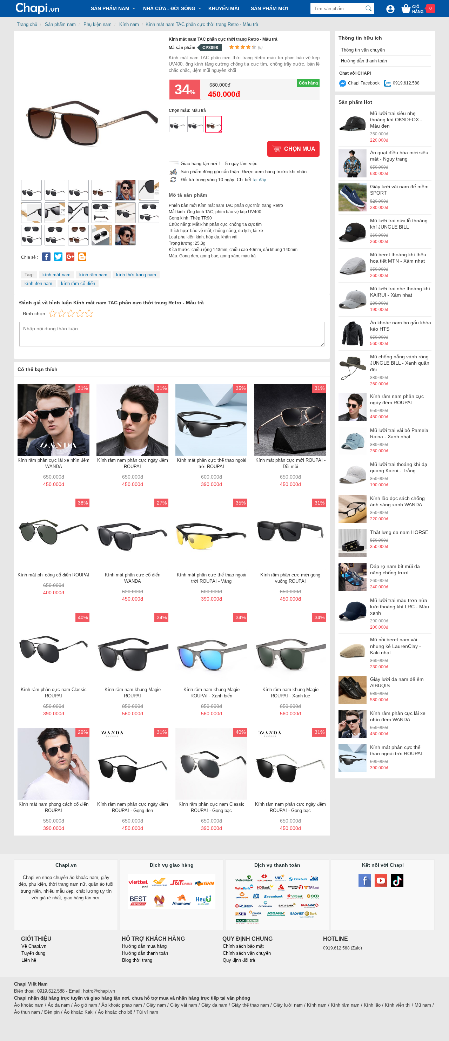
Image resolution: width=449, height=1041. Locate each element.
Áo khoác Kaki (79, 1012)
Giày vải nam (183, 1005)
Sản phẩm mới (269, 8)
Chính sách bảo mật (243, 946)
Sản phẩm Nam (110, 8)
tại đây (259, 179)
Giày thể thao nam (250, 1005)
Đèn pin (52, 1012)
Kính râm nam (345, 1005)
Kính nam (129, 24)
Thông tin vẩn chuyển (363, 50)
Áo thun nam (27, 1012)
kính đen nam (38, 283)
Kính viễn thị (397, 1005)
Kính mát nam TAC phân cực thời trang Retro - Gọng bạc (177, 124)
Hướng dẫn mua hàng (144, 946)
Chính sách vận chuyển (247, 953)
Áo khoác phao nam (121, 1005)
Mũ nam (423, 1005)
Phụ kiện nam (97, 24)
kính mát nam (56, 274)
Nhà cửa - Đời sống (169, 8)
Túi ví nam (147, 1012)
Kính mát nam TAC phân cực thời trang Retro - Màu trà (202, 24)
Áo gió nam (85, 1005)
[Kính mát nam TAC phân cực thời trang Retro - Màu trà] (91, 105)
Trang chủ (27, 24)
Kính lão (372, 1005)
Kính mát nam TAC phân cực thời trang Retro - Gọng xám (195, 124)
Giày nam (156, 1005)
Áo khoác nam (28, 1005)
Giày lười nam (288, 1005)
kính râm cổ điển (78, 283)
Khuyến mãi (223, 8)
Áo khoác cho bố (115, 1012)
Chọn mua (299, 149)
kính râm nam (93, 274)
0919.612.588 (406, 83)
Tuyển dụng (33, 953)
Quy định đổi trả (239, 960)
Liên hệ (28, 960)
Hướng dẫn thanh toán (364, 60)
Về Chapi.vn (33, 946)
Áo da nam (59, 1005)
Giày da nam (214, 1005)
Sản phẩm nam (60, 24)
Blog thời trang (137, 960)
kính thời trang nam (136, 274)
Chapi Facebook (364, 83)
